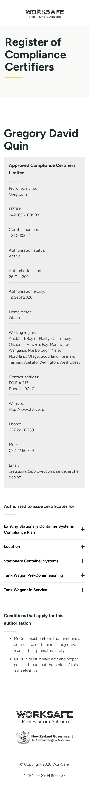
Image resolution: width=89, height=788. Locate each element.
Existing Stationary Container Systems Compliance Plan (39, 529)
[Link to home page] (44, 16)
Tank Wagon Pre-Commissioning (33, 575)
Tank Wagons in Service (25, 589)
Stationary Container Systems (31, 561)
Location (12, 546)
